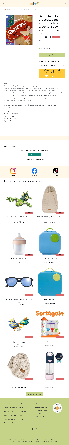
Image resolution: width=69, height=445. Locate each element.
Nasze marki (23, 411)
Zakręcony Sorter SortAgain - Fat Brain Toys (49, 341)
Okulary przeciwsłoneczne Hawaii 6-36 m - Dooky (19, 300)
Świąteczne (18, 9)
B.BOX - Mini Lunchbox (50, 258)
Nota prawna (54, 441)
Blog (20, 415)
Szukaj (21, 407)
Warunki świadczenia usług (20, 441)
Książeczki (10, 9)
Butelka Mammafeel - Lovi (19, 258)
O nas (21, 419)
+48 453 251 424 (40, 416)
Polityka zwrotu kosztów (43, 439)
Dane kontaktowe (45, 441)
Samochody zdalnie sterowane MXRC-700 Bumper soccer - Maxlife (19, 342)
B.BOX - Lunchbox (49, 299)
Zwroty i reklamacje (10, 415)
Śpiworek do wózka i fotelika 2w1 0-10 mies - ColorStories (49, 217)
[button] (3, 3)
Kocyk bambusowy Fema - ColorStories (19, 383)
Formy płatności (9, 411)
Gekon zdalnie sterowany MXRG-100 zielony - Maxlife (19, 217)
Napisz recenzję (35, 154)
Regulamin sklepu (9, 423)
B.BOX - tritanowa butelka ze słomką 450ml (50, 383)
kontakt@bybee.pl (41, 414)
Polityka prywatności (10, 419)
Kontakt (21, 423)
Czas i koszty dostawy (10, 407)
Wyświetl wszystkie (34, 394)
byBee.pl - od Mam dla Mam (18, 439)
